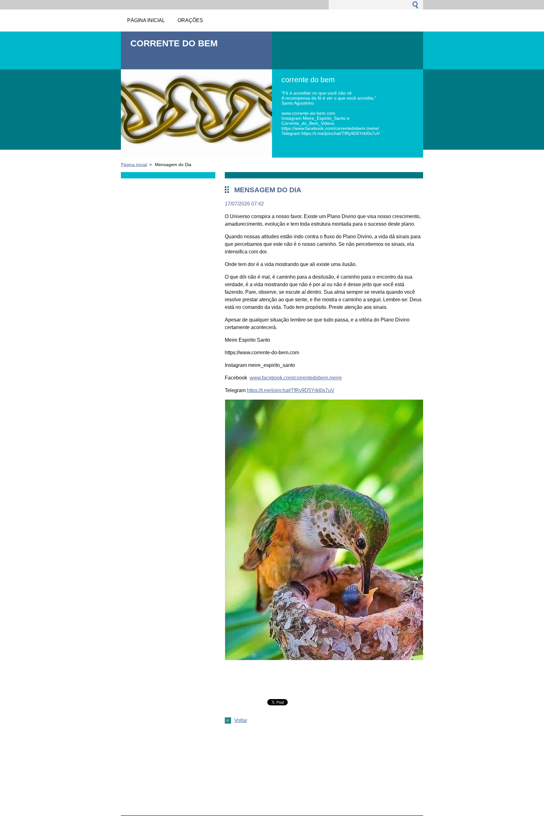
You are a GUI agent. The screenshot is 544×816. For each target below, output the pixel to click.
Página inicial (134, 164)
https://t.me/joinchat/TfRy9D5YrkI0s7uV (290, 390)
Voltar (240, 720)
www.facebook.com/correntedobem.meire (296, 377)
